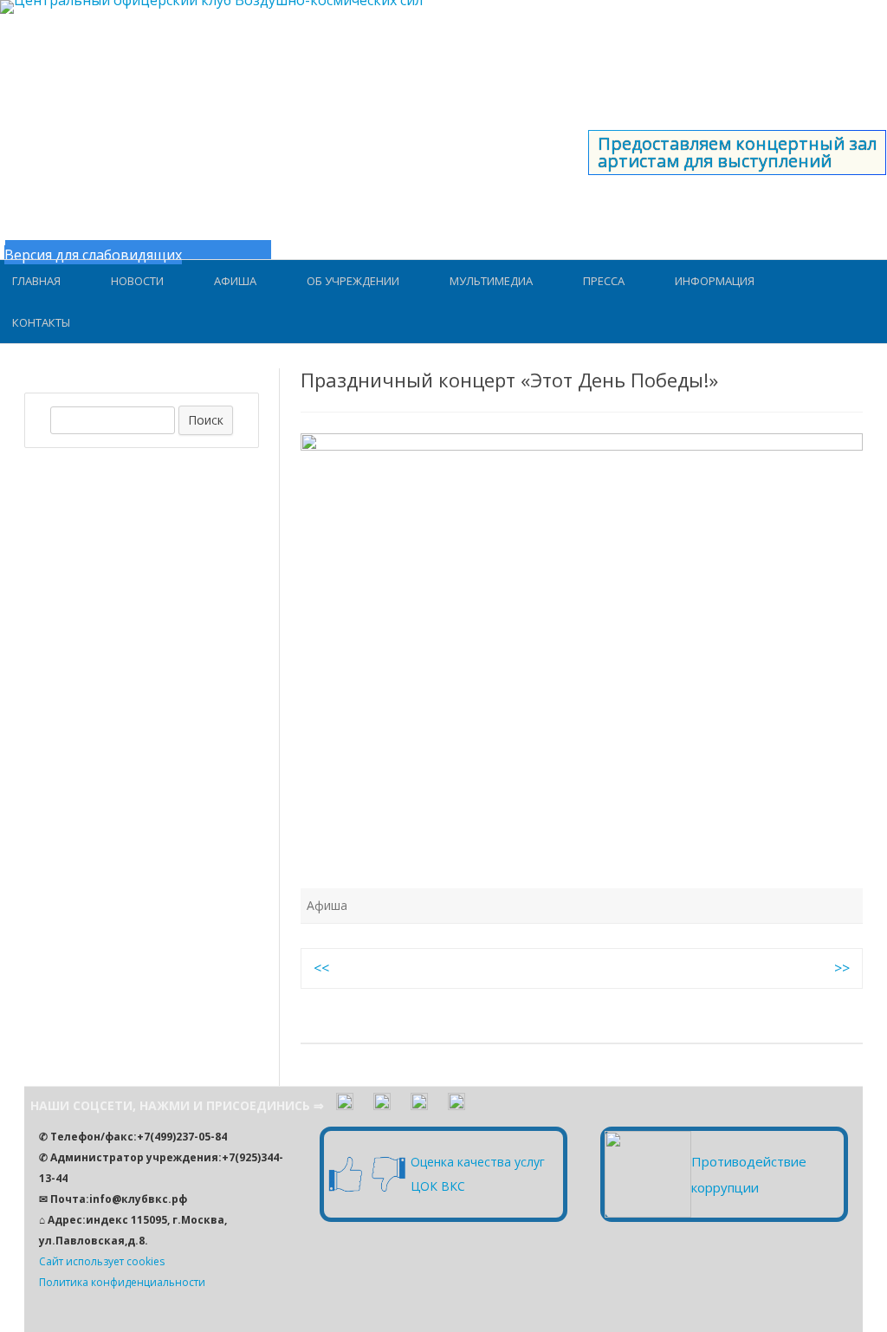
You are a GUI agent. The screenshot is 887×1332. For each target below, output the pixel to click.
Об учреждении (353, 281)
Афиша (235, 281)
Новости (137, 281)
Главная (36, 281)
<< (321, 968)
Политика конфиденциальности (122, 1282)
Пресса (604, 281)
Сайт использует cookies (102, 1261)
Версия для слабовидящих (93, 254)
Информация (714, 281)
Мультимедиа (491, 281)
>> (842, 968)
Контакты (41, 322)
